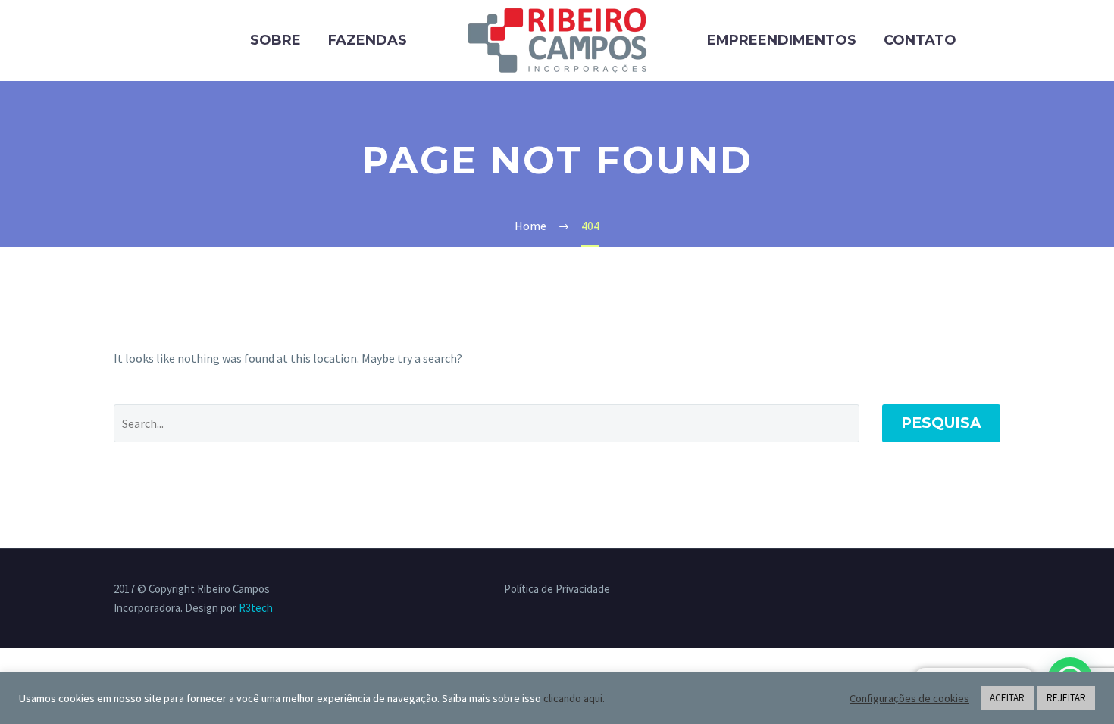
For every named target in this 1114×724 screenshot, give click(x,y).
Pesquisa (941, 423)
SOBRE (275, 40)
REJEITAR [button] (1066, 697)
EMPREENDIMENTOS (781, 40)
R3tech (256, 608)
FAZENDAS (367, 40)
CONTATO (920, 40)
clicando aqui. (574, 698)
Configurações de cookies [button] (909, 698)
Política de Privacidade (557, 589)
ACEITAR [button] (1007, 697)
